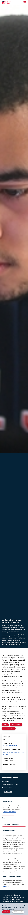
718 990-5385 (8, 791)
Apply (5, 725)
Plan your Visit (9, 728)
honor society (6, 886)
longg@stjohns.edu (10, 788)
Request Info (16, 725)
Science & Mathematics (10, 745)
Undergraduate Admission (9, 811)
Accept (6, 912)
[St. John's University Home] (6, 2)
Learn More (18, 912)
